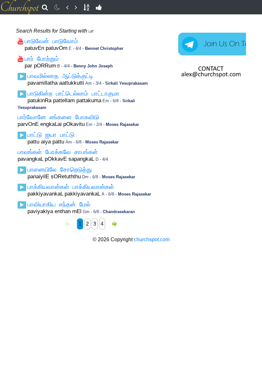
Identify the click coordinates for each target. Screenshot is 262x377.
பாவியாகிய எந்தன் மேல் (58, 204)
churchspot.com (152, 239)
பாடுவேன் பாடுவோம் (51, 41)
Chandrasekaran (119, 211)
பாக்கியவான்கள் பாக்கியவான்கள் (70, 187)
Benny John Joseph (93, 66)
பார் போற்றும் (42, 59)
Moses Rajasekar (122, 124)
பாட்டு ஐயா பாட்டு (50, 135)
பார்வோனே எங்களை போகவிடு (58, 117)
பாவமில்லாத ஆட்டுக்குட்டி (60, 76)
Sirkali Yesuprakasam (126, 83)
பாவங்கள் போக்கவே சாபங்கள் (58, 152)
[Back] (67, 7)
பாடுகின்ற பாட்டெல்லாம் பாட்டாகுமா (73, 93)
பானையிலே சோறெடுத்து (59, 169)
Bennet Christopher (104, 48)
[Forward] (76, 7)
